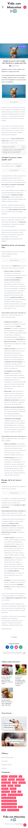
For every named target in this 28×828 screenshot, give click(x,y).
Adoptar (4, 776)
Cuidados (11, 779)
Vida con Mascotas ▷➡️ (14, 7)
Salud (3, 810)
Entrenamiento (6, 782)
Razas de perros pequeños (9, 807)
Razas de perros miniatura (9, 804)
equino (14, 782)
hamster (17, 785)
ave (20, 776)
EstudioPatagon (19, 824)
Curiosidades (20, 779)
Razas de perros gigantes (15, 794)
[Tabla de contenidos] (23, 147)
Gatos (3, 785)
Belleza (4, 779)
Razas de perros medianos (9, 800)
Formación (22, 782)
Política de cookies (7, 764)
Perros (15, 637)
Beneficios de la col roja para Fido (12, 151)
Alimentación (13, 776)
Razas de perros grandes (8, 797)
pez (19, 791)
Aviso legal (5, 761)
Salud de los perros (13, 810)
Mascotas (4, 788)
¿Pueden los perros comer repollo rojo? (14, 149)
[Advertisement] (14, 29)
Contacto (4, 768)
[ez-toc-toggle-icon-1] (22, 147)
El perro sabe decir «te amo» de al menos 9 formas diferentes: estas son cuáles (7, 680)
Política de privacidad (7, 757)
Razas (4, 794)
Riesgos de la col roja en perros (12, 152)
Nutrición (13, 788)
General (10, 785)
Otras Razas (5, 791)
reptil (20, 807)
